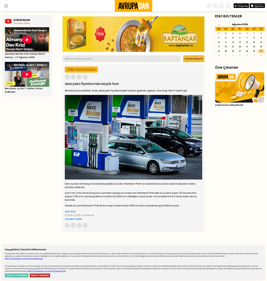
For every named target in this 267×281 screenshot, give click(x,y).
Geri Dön (70, 211)
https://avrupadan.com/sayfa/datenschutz (24, 258)
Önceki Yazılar (73, 219)
